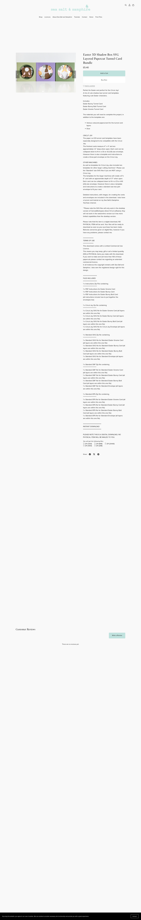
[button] (18, 74)
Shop (40, 17)
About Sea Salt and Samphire (62, 17)
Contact (84, 17)
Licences (47, 17)
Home (91, 17)
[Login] (129, 5)
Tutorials (77, 17)
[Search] (126, 5)
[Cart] (134, 5)
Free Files (98, 17)
